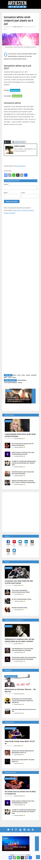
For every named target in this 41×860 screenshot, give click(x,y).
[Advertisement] (20, 296)
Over (8, 142)
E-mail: (23, 193)
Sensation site (15, 90)
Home (12, 855)
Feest (18, 375)
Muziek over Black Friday (19, 608)
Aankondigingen (22, 380)
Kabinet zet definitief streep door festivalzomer (15, 848)
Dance (14, 375)
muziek (28, 375)
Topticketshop (17, 96)
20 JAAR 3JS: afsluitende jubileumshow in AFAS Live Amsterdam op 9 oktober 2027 (24, 463)
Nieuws (20, 382)
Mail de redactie (19, 166)
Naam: (6, 193)
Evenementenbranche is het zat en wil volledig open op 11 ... (18, 400)
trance (10, 377)
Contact (28, 855)
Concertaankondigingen (10, 382)
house (23, 375)
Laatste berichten (20, 142)
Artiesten (8, 421)
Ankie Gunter (16, 27)
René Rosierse (18, 704)
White (14, 377)
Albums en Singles (10, 676)
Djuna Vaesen (17, 585)
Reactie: (6, 184)
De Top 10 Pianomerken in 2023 (21, 599)
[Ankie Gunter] (9, 153)
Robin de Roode (11, 397)
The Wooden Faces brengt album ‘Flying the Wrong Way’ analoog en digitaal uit (22, 700)
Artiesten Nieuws (18, 438)
